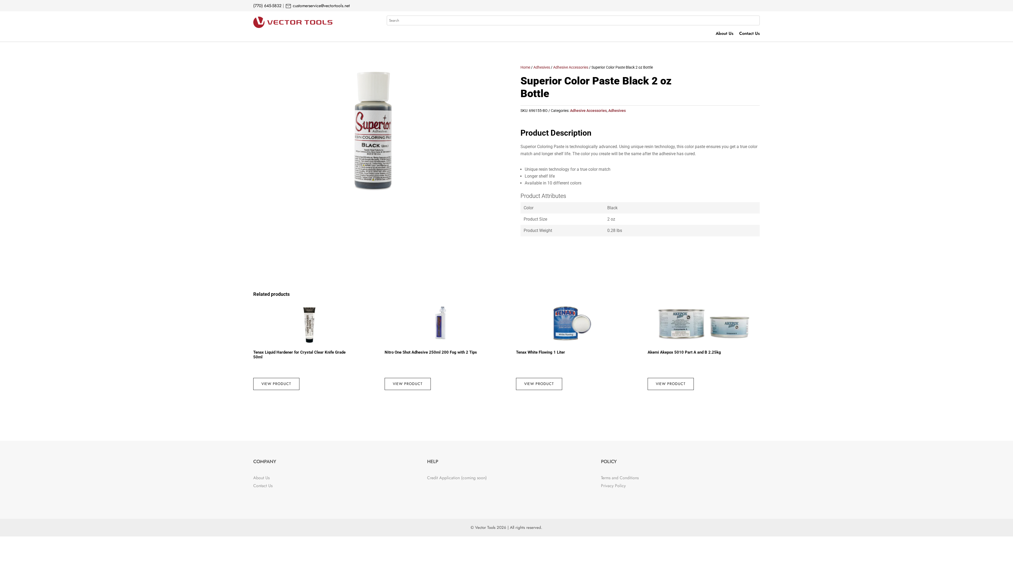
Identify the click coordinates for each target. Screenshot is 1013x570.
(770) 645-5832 (267, 6)
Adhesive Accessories (570, 67)
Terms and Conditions (620, 478)
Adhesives (541, 67)
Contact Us (749, 34)
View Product (276, 383)
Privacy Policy (613, 486)
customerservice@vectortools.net (321, 6)
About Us (724, 34)
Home (525, 67)
